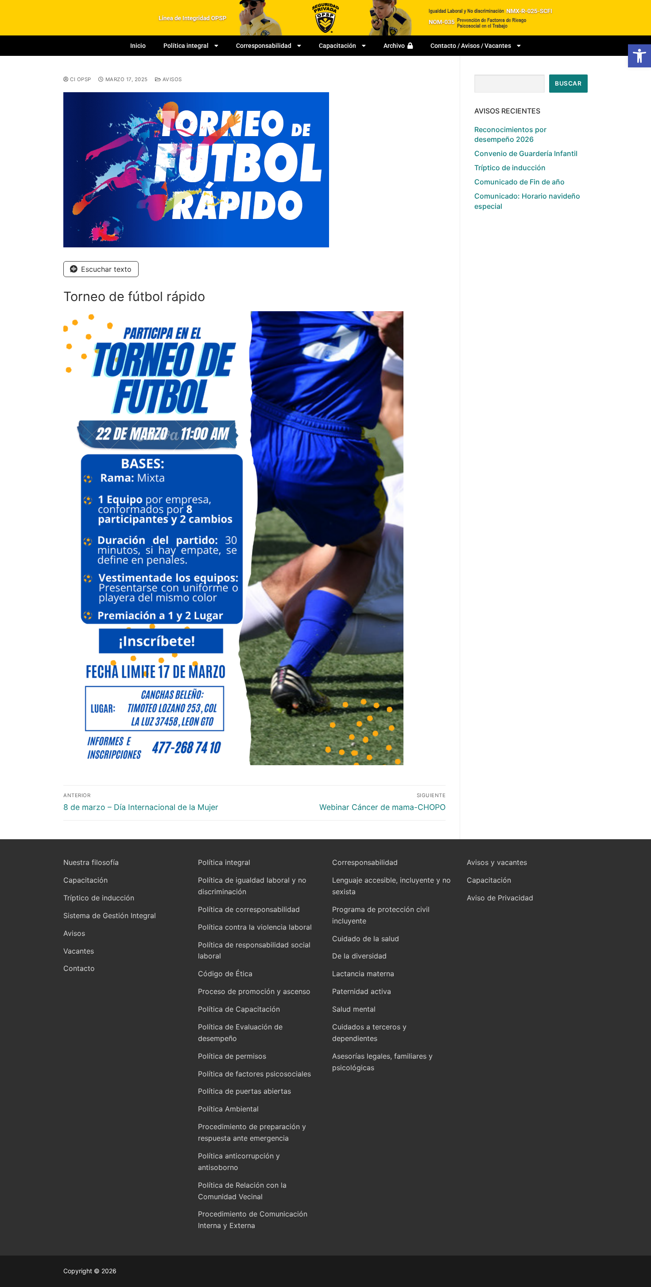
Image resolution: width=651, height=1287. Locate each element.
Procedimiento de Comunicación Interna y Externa (252, 1219)
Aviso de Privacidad (500, 897)
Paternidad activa (361, 991)
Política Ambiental (228, 1108)
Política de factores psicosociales (254, 1073)
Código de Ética (225, 973)
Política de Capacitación (239, 1009)
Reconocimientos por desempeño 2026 (510, 134)
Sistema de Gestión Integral (109, 915)
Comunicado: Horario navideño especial (527, 201)
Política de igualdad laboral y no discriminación (252, 886)
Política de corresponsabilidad (249, 909)
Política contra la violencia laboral (255, 927)
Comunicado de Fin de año (519, 181)
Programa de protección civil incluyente (381, 915)
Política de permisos (232, 1056)
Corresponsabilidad (263, 45)
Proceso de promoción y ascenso (254, 991)
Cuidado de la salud (365, 938)
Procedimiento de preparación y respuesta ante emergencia (252, 1132)
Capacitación (337, 45)
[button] (639, 55)
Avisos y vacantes (497, 862)
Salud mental (354, 1009)
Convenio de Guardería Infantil (525, 153)
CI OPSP (80, 79)
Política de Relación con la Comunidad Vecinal (242, 1191)
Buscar (568, 83)
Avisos (171, 79)
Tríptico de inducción (510, 167)
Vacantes (78, 951)
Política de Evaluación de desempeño (240, 1032)
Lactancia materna (363, 973)
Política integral (186, 45)
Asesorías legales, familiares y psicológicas (382, 1062)
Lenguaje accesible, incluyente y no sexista (391, 886)
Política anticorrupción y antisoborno (239, 1161)
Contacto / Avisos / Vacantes (470, 45)
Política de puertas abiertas (244, 1091)
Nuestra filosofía (91, 862)
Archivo (395, 45)
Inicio (138, 45)
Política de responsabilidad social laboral (254, 950)
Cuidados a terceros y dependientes (369, 1032)
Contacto (79, 968)
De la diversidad (359, 955)
